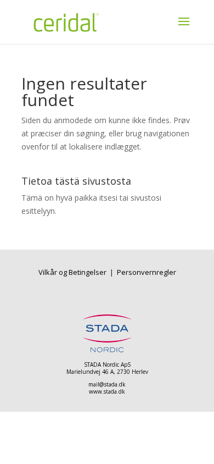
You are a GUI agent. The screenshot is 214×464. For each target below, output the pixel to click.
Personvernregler (146, 272)
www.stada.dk (107, 391)
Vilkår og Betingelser (73, 272)
